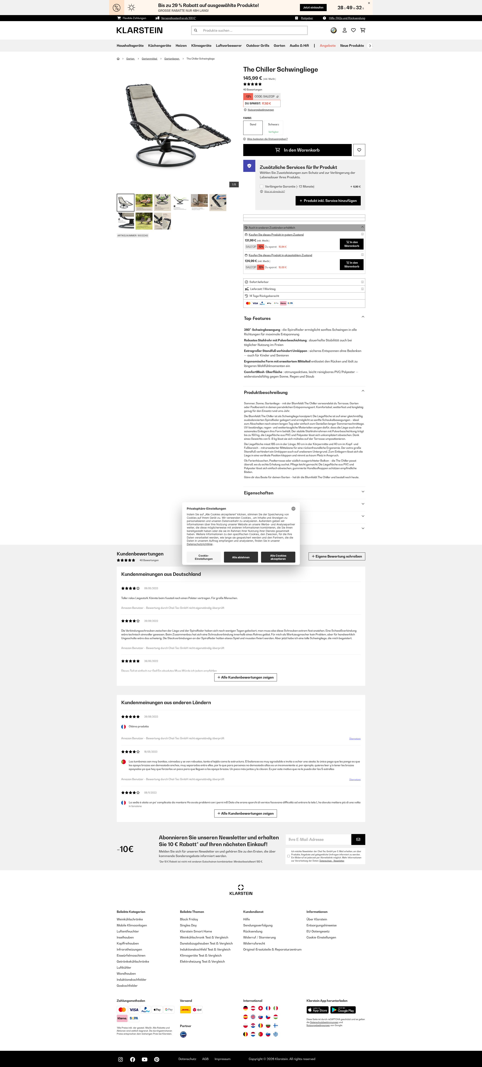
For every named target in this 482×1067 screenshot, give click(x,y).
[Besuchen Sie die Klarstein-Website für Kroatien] (253, 1025)
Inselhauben (125, 937)
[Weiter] (370, 46)
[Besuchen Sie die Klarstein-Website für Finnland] (275, 1025)
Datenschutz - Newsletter (332, 860)
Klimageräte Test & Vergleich (201, 955)
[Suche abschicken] (195, 30)
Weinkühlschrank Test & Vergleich (204, 937)
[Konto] (345, 30)
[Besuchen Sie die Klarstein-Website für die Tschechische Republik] (268, 1017)
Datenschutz (187, 1059)
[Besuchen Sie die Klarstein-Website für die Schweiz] (260, 1008)
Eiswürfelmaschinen (131, 955)
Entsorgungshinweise (322, 925)
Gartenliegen (172, 58)
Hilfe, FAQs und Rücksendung (347, 18)
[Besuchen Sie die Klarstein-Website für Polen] (245, 1025)
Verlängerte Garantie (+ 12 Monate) (289, 186)
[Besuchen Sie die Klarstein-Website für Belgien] (245, 1034)
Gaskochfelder (127, 985)
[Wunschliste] (353, 30)
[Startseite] (121, 58)
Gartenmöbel (150, 58)
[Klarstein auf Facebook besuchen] (132, 1059)
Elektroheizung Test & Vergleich (202, 961)
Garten (130, 58)
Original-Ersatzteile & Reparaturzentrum (272, 949)
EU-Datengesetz (318, 931)
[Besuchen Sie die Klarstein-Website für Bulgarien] (268, 1025)
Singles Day (188, 925)
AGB (205, 1059)
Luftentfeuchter (128, 931)
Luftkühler (124, 967)
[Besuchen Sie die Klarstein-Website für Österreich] (253, 1008)
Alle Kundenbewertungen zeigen (247, 677)
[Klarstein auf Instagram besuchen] (120, 1059)
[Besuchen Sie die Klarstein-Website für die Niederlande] (253, 1034)
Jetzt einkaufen (313, 7)
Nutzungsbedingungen (318, 1025)
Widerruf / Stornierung (259, 937)
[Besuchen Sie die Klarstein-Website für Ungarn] (275, 1017)
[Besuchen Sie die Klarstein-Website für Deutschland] (245, 1008)
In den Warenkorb (301, 150)
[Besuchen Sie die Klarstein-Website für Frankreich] (268, 1008)
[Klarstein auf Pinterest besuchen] (156, 1059)
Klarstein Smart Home (196, 931)
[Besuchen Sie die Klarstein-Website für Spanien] (245, 1017)
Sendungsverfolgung (258, 925)
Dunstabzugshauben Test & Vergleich (206, 943)
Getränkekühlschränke (133, 961)
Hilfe (246, 919)
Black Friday (189, 919)
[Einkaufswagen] (362, 30)
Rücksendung (252, 931)
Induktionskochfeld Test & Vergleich (205, 949)
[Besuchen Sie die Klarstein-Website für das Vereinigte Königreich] (253, 1017)
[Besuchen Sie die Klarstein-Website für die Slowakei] (260, 1017)
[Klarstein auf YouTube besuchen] (144, 1059)
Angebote (328, 45)
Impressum (223, 1059)
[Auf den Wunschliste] (359, 150)
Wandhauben (126, 973)
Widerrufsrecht (254, 943)
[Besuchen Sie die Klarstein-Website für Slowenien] (268, 1034)
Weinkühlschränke (130, 919)
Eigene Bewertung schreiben (338, 556)
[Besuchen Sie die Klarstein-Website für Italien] (275, 1008)
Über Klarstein (317, 919)
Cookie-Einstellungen (321, 937)
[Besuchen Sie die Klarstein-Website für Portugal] (260, 1034)
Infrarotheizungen (129, 949)
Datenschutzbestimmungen (324, 1022)
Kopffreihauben (128, 943)
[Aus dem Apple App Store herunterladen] (318, 1010)
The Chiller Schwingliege (201, 58)
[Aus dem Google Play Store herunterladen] (343, 1010)
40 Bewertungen (252, 89)
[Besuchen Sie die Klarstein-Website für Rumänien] (260, 1025)
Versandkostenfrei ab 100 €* (178, 18)
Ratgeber (307, 18)
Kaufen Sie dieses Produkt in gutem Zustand (276, 234)
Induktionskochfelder (131, 979)
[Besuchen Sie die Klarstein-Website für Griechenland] (275, 1034)
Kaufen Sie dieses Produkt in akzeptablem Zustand (280, 255)
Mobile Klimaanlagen (132, 925)
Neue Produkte (352, 45)
